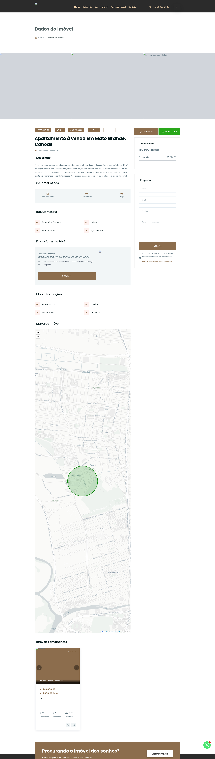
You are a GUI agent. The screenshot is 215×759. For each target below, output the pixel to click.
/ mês (55, 693)
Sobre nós (87, 7)
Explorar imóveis (160, 753)
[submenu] (177, 7)
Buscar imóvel (101, 7)
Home (77, 7)
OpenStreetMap (116, 632)
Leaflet (105, 632)
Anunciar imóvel (118, 7)
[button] (38, 333)
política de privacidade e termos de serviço (157, 262)
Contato (132, 7)
